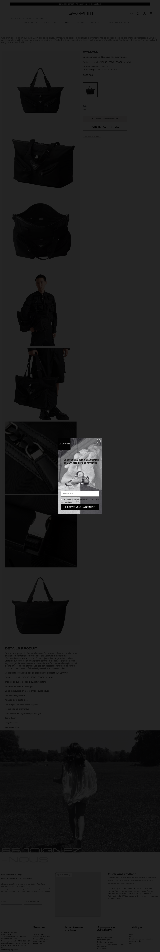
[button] (99, 441)
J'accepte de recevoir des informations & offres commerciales (80, 501)
